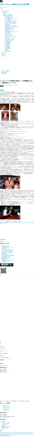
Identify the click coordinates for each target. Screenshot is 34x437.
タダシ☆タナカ (10, 434)
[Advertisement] (17, 63)
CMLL (5, 432)
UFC (13, 433)
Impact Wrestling (11, 432)
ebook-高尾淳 (7, 50)
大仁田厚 (28, 434)
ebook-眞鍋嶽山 (7, 30)
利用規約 (3, 425)
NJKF (22, 432)
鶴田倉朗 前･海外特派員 (9, 28)
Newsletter (3, 421)
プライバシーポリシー (5, 423)
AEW (2, 432)
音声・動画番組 (4, 73)
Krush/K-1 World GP (19, 432)
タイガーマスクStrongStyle (5, 434)
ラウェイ (19, 434)
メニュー (1, 8)
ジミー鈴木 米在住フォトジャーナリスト (11, 18)
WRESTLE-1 (15, 433)
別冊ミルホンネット (7, 12)
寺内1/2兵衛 (16, 85)
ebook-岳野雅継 (7, 42)
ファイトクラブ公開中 (5, 71)
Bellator (3, 432)
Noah (23, 432)
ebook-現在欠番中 (8, 51)
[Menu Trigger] (1, 1)
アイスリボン (21, 433)
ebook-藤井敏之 (7, 46)
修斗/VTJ (22, 434)
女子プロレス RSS (6, 410)
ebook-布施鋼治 (7, 19)
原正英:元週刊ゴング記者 (9, 39)
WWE (17, 433)
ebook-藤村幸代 (7, 47)
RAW (32, 432)
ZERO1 (19, 433)
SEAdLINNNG (6, 433)
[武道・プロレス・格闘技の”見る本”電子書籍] (14, 4)
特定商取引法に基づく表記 (6, 426)
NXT (24, 432)
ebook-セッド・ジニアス (9, 35)
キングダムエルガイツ (30, 433)
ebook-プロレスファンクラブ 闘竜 (10, 36)
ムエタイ (17, 434)
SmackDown (9, 433)
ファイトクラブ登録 (5, 70)
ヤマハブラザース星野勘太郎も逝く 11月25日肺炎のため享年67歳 (10, 221)
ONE (26, 432)
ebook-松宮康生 (7, 24)
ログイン (2, 346)
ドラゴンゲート (14, 434)
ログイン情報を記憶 (4, 353)
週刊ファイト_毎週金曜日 (8, 14)
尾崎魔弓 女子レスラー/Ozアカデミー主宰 (12, 31)
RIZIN (4, 433)
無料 (4, 13)
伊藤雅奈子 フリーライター (9, 29)
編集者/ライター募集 (5, 427)
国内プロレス (4, 52)
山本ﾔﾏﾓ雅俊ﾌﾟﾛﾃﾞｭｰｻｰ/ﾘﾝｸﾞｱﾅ (10, 27)
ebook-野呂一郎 (7, 48)
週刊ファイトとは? (5, 428)
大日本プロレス (31, 434)
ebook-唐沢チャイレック (9, 40)
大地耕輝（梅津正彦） (8, 41)
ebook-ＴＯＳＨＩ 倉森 (8, 34)
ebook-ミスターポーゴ (8, 16)
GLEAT (8, 432)
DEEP (7, 432)
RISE (2, 433)
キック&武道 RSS (6, 409)
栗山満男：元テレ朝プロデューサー (11, 23)
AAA (0, 432)
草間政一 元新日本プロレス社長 (10, 25)
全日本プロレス (25, 434)
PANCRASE (28, 432)
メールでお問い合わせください (5, 372)
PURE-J (31, 432)
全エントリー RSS (4, 405)
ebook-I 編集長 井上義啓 (9, 17)
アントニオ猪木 (25, 433)
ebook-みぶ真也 (7, 37)
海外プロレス (4, 53)
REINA (1, 433)
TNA (11, 433)
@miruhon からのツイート (4, 365)
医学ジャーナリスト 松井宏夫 (10, 38)
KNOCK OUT (15, 432)
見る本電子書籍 (4, 11)
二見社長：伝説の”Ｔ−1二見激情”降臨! (11, 26)
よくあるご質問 (4, 424)
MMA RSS (5, 408)
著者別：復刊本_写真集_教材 (8, 15)
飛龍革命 (6, 49)
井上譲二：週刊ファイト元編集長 (10, 22)
